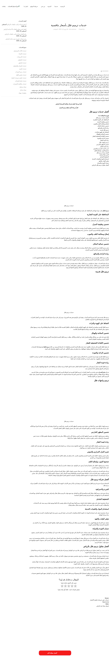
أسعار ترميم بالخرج (81, 620)
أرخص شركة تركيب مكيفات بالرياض (16, 24)
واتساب (3, 6)
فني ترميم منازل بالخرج (87, 632)
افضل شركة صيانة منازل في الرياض (91, 626)
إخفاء (99, 115)
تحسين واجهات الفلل (71, 471)
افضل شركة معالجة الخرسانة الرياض (65, 104)
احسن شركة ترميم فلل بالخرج (42, 620)
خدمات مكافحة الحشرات (19, 84)
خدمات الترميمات (68, 21)
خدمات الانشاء (22, 54)
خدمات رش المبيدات (20, 72)
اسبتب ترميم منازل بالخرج (49, 623)
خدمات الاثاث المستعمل (20, 51)
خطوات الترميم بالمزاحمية (35, 629)
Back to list (106, 602)
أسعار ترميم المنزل (88, 620)
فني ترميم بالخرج (100, 631)
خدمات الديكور (22, 63)
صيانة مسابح (23, 87)
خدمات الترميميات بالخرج (14, 627)
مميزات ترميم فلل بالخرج (19, 632)
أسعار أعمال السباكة (96, 620)
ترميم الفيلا (47, 347)
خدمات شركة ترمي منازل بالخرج (56, 629)
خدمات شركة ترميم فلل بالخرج (82, 629)
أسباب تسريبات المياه (105, 620)
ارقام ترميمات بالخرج (68, 623)
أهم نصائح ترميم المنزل (65, 107)
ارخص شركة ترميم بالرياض (31, 620)
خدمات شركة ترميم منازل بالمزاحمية (69, 629)
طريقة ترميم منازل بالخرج (17, 629)
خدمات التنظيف (22, 60)
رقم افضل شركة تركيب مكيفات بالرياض (15, 34)
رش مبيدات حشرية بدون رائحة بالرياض (16, 39)
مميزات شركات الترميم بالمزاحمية (102, 634)
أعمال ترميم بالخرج (73, 620)
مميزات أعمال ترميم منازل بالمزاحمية (40, 632)
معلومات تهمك (22, 93)
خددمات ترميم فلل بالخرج (24, 627)
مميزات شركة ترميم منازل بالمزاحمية (76, 634)
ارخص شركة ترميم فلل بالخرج (20, 620)
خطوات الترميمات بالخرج (45, 629)
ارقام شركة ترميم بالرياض (59, 623)
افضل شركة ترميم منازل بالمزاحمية (14, 623)
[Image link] (17, 646)
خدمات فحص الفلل (21, 75)
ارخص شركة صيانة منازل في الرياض (91, 623)
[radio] (75, 586)
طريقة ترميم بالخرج (26, 629)
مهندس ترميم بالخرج (65, 634)
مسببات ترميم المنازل (78, 632)
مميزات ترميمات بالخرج (28, 632)
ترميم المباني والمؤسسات (34, 627)
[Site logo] (98, 6)
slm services (72, 29)
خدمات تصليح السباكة (93, 629)
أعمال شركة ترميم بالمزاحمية (64, 620)
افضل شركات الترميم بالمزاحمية (27, 623)
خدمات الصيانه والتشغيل (19, 66)
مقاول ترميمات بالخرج (69, 632)
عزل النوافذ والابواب (7, 629)
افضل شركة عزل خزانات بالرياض (56, 626)
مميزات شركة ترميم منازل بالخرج (90, 634)
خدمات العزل (22, 69)
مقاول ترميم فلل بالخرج (52, 632)
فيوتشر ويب (4, 655)
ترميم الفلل (44, 210)
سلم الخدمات (101, 372)
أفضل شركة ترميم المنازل (53, 620)
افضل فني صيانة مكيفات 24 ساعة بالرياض (15, 29)
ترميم (72, 573)
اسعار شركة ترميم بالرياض (39, 623)
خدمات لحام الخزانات (20, 81)
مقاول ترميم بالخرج (61, 632)
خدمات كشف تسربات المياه (18, 78)
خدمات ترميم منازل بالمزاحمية (103, 629)
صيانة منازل (23, 90)
